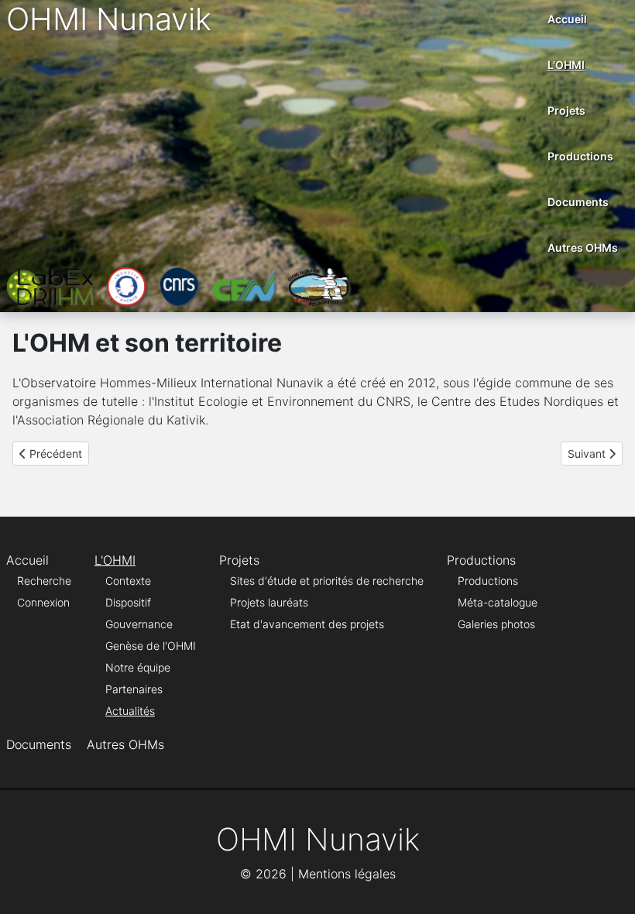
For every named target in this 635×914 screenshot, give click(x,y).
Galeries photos (496, 624)
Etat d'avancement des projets (307, 624)
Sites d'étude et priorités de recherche (327, 580)
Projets (566, 110)
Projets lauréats (269, 602)
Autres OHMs (582, 247)
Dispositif (128, 602)
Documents (578, 201)
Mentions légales (347, 873)
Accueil (567, 19)
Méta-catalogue (497, 602)
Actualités (130, 710)
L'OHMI (566, 64)
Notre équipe (137, 667)
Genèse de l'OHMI (150, 645)
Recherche (44, 580)
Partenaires (134, 689)
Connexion (43, 602)
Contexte (128, 580)
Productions (580, 156)
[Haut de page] (608, 885)
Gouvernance (139, 624)
